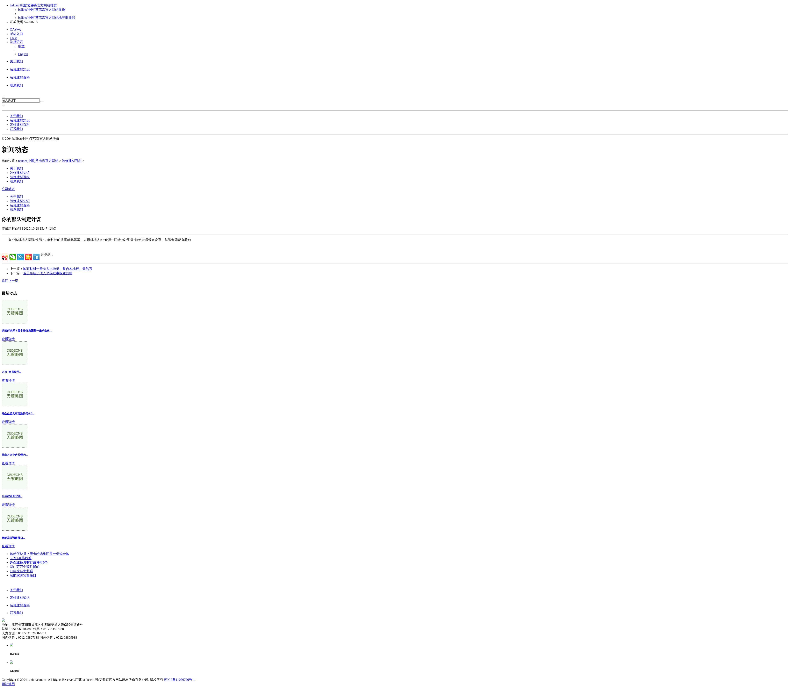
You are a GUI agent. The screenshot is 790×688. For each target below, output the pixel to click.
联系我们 (16, 85)
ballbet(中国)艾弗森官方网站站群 (33, 5)
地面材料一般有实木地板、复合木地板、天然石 (57, 269)
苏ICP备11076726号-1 (179, 679)
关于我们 (16, 61)
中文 (21, 46)
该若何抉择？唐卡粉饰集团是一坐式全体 (39, 554)
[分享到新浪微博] (5, 257)
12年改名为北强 (21, 571)
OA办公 (15, 29)
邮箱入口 (16, 34)
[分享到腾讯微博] (20, 257)
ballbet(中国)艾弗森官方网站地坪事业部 (46, 17)
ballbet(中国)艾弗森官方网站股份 (41, 9)
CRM (13, 38)
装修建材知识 (20, 69)
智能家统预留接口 (23, 575)
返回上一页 (10, 280)
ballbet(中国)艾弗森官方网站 (38, 161)
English (23, 54)
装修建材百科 (20, 77)
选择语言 (16, 42)
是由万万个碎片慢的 (25, 566)
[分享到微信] (12, 257)
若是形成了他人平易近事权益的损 (47, 273)
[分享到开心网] (28, 257)
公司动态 (8, 189)
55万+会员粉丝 (20, 558)
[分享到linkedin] (36, 257)
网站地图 (8, 684)
